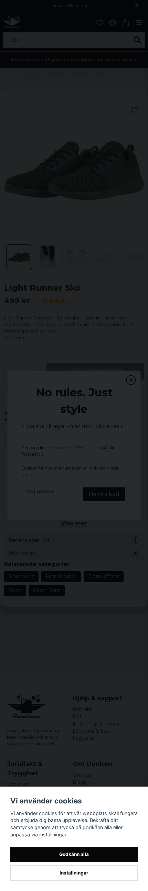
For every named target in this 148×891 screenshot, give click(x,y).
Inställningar (74, 873)
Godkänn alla (74, 854)
